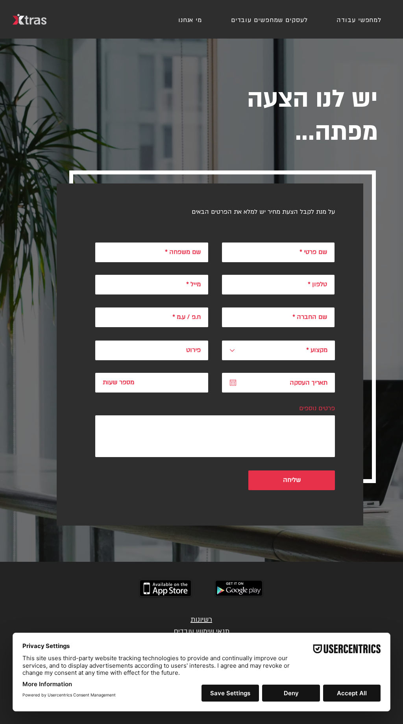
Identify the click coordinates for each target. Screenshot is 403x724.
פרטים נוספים (317, 408)
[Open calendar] (233, 383)
